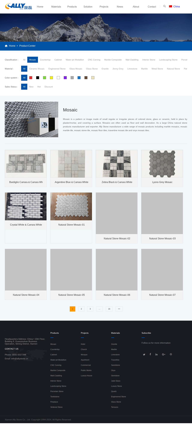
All (24, 59)
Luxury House (86, 376)
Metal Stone (157, 68)
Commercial (86, 365)
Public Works (86, 370)
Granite (105, 68)
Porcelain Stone (56, 391)
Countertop (45, 59)
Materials (56, 6)
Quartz (114, 391)
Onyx (113, 370)
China (176, 6)
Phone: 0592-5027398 (15, 354)
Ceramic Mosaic (37, 68)
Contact (152, 6)
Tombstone (54, 397)
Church (84, 349)
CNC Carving (94, 59)
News (120, 6)
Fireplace (54, 402)
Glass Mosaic (75, 68)
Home (40, 6)
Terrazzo (114, 407)
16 (109, 309)
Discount (49, 86)
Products (72, 6)
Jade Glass (115, 381)
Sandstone (115, 365)
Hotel (83, 344)
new (31, 86)
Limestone (132, 68)
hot (39, 86)
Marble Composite (113, 59)
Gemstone (115, 376)
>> (119, 309)
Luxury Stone (116, 386)
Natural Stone (173, 68)
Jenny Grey (117, 68)
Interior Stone (148, 59)
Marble (144, 68)
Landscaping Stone (168, 59)
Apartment (85, 360)
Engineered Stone (57, 68)
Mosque (84, 355)
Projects (104, 6)
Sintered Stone (56, 407)
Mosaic (32, 59)
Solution (88, 6)
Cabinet (58, 59)
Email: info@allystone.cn (16, 358)
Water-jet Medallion (75, 59)
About (136, 6)
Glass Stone (92, 68)
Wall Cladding (132, 59)
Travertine (115, 360)
